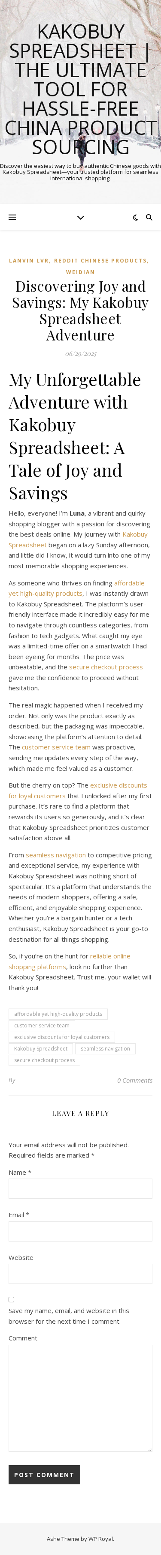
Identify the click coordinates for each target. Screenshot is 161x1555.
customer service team (56, 747)
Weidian (80, 272)
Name (20, 1172)
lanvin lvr (29, 260)
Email (19, 1214)
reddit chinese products (100, 260)
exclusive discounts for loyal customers (61, 1037)
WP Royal (100, 1539)
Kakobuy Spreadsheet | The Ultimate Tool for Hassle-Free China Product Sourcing (80, 88)
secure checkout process (106, 667)
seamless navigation (56, 855)
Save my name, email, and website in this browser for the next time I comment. (69, 1315)
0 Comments (134, 1080)
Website (21, 1257)
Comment (23, 1338)
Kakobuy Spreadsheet (40, 1048)
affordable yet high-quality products (58, 1014)
